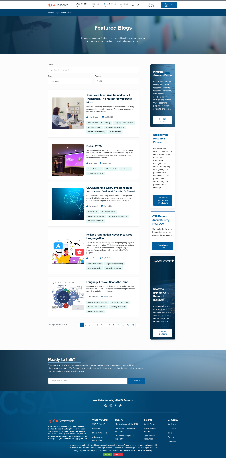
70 (128, 324)
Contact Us (136, 381)
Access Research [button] (151, 5)
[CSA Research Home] (58, 5)
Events (171, 437)
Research (96, 428)
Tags (50, 76)
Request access (162, 120)
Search (50, 65)
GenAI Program (150, 424)
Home (50, 12)
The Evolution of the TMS (126, 424)
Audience (98, 76)
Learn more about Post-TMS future (163, 200)
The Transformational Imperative (124, 437)
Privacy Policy (146, 450)
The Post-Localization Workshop (125, 430)
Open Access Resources (149, 437)
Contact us (172, 441)
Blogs (170, 433)
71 (133, 324)
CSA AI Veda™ (98, 424)
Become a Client (167, 5)
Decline (118, 454)
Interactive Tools (99, 433)
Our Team (172, 428)
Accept (107, 454)
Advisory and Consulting (98, 438)
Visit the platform (163, 332)
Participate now (163, 246)
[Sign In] (138, 5)
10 (118, 324)
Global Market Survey (150, 430)
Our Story (172, 424)
